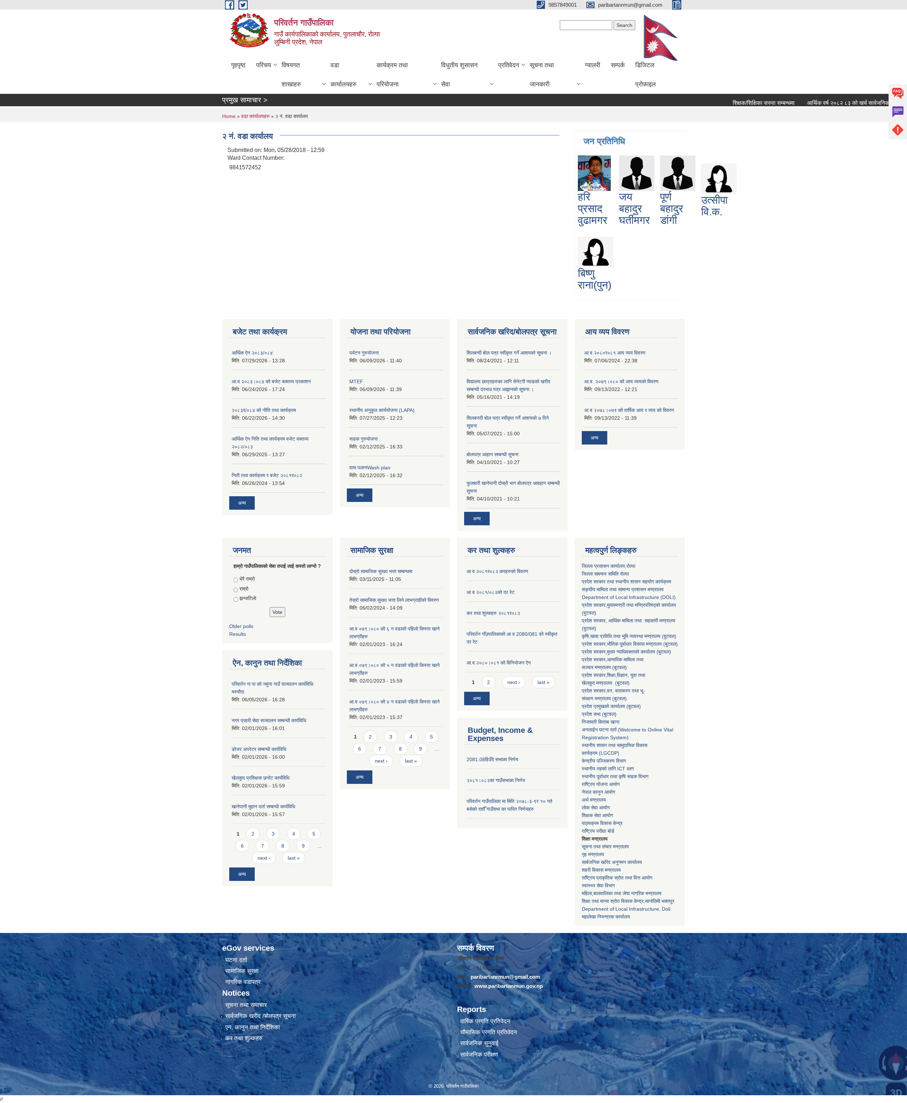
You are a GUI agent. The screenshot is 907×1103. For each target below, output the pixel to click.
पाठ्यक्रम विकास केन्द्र (602, 823)
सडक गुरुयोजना (363, 439)
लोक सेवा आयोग (596, 807)
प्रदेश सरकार (593, 620)
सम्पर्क (618, 65)
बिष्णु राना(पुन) (595, 279)
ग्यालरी (592, 65)
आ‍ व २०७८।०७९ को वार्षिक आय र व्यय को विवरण (629, 410)
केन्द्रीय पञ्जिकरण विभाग (604, 761)
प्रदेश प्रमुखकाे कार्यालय (604, 706)
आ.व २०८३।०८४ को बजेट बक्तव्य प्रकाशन (271, 381)
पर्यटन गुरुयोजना (364, 353)
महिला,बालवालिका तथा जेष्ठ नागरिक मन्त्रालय (621, 893)
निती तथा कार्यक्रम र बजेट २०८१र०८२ (267, 475)
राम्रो (244, 589)
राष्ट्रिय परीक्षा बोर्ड (598, 831)
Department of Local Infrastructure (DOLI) (629, 597)
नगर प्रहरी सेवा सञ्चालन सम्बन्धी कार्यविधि (269, 720)
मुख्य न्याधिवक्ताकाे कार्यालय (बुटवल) (639, 652)
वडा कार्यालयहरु (343, 75)
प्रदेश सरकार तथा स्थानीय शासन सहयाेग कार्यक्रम (626, 581)
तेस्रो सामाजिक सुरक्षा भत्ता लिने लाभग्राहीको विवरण (394, 600)
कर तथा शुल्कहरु (244, 1038)
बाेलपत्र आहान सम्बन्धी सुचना (492, 454)
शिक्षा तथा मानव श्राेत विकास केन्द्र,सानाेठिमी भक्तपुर (628, 901)
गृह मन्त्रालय (593, 854)
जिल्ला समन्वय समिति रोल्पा (606, 574)
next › (264, 858)
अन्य (242, 503)
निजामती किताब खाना (600, 722)
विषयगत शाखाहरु (291, 75)
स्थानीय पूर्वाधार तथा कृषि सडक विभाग (615, 776)
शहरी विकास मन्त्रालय (601, 870)
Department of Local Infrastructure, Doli (626, 909)
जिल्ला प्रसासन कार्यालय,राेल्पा (608, 566)
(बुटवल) (619, 667)
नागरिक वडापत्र (242, 982)
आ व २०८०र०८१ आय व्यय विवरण (615, 353)
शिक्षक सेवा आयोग (597, 815)
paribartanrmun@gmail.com (505, 977)
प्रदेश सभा (592, 714)
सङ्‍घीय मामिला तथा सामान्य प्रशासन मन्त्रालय (623, 589)
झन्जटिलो (248, 598)
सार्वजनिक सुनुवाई (479, 1043)
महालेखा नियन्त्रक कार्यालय (606, 917)
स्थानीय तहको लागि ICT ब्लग (608, 768)
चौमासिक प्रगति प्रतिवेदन (488, 1032)
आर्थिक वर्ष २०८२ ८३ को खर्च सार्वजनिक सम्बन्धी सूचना (831, 103)
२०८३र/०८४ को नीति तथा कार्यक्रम (264, 410)
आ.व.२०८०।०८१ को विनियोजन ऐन (499, 663)
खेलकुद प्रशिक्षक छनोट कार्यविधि (260, 778)
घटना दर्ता (236, 960)
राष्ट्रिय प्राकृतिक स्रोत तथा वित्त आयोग (618, 878)
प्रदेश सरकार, (594, 652)
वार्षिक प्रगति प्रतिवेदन (485, 1021)
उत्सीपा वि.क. (714, 205)
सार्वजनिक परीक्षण (479, 1054)
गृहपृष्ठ (238, 65)
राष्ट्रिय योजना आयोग (601, 784)
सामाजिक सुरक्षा (242, 971)
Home (229, 116)
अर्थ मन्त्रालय (594, 800)
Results (237, 634)
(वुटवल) (669, 636)
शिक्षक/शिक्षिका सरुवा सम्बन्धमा (731, 103)
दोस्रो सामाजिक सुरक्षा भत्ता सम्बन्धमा (380, 571)
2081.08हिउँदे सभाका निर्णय (492, 759)
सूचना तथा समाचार (246, 1005)
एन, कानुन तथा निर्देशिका (252, 1027)
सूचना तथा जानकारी (542, 75)
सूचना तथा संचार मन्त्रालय (605, 846)
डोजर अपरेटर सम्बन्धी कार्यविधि (259, 749)
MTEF (356, 381)
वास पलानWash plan (369, 467)
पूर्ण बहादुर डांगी (671, 208)
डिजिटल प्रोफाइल (645, 75)
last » (294, 858)
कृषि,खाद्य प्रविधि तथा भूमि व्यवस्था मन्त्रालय (621, 636)
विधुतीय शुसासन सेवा (459, 75)
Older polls (241, 626)
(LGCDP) (609, 753)
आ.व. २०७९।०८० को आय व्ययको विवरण (621, 381)
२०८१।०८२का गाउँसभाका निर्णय (496, 780)
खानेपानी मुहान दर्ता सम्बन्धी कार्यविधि (263, 806)
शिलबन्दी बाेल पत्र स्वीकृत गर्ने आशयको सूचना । (509, 353)
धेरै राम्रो (247, 579)
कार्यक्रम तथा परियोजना (392, 75)
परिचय (263, 65)
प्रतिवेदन (508, 65)
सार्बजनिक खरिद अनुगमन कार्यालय (612, 862)
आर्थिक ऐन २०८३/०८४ (252, 353)
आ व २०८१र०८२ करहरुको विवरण (497, 571)
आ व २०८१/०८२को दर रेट (490, 592)
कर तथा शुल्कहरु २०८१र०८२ (493, 613)
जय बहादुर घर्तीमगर (634, 208)
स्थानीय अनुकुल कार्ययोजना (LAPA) (382, 410)
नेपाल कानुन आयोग (598, 792)
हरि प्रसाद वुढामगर (592, 208)
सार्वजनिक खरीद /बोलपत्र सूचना (260, 1016)
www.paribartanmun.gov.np (508, 986)
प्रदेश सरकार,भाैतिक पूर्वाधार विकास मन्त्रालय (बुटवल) (630, 644)
